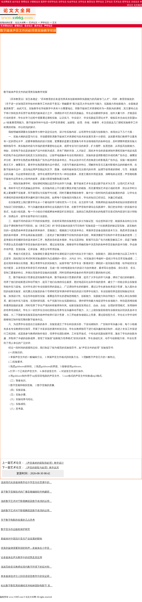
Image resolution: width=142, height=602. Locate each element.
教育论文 (91, 2)
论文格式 (138, 5)
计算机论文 (35, 2)
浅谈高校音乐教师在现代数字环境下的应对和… (26, 567)
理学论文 (100, 2)
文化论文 (135, 2)
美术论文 (38, 25)
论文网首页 (6, 2)
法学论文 (62, 2)
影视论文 (19, 25)
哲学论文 (126, 2)
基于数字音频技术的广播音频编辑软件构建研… (26, 491)
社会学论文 (72, 2)
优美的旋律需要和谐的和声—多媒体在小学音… (26, 548)
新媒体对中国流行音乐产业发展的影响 (21, 538)
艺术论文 (117, 2)
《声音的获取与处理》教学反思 (42, 467)
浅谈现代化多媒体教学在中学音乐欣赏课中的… (26, 482)
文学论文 (82, 2)
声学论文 (45, 22)
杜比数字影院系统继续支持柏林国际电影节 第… (26, 585)
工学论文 (109, 2)
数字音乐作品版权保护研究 (15, 529)
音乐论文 (28, 25)
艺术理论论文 (7, 25)
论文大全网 (20, 22)
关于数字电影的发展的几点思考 (18, 520)
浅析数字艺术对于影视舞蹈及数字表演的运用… (26, 501)
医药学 (44, 2)
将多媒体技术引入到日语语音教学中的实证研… (26, 576)
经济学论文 (52, 2)
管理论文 (25, 2)
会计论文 (16, 2)
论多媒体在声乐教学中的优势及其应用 (21, 557)
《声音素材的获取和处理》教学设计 (44, 463)
